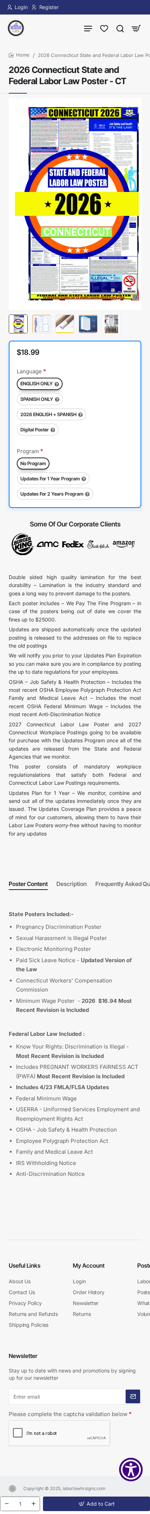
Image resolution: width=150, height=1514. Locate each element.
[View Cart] (136, 28)
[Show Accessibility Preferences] (131, 1469)
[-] (6, 1504)
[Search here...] (120, 28)
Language (29, 371)
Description (71, 883)
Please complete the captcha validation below (68, 1414)
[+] (33, 1504)
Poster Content (28, 883)
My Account (88, 1265)
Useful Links (24, 1265)
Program (28, 451)
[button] (96, 1504)
